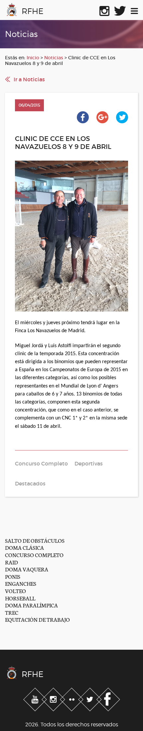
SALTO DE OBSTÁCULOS (35, 540)
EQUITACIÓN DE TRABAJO (37, 619)
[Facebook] (108, 698)
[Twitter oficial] (120, 9)
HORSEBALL (20, 598)
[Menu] (134, 9)
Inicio (33, 58)
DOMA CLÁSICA (24, 547)
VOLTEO (15, 590)
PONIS (12, 576)
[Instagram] (54, 698)
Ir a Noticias (29, 79)
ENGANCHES (20, 583)
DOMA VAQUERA (26, 569)
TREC (11, 612)
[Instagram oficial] (104, 9)
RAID (11, 562)
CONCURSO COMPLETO (34, 554)
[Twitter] (90, 698)
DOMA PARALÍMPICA (31, 605)
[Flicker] (72, 698)
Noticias (53, 58)
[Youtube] (36, 698)
